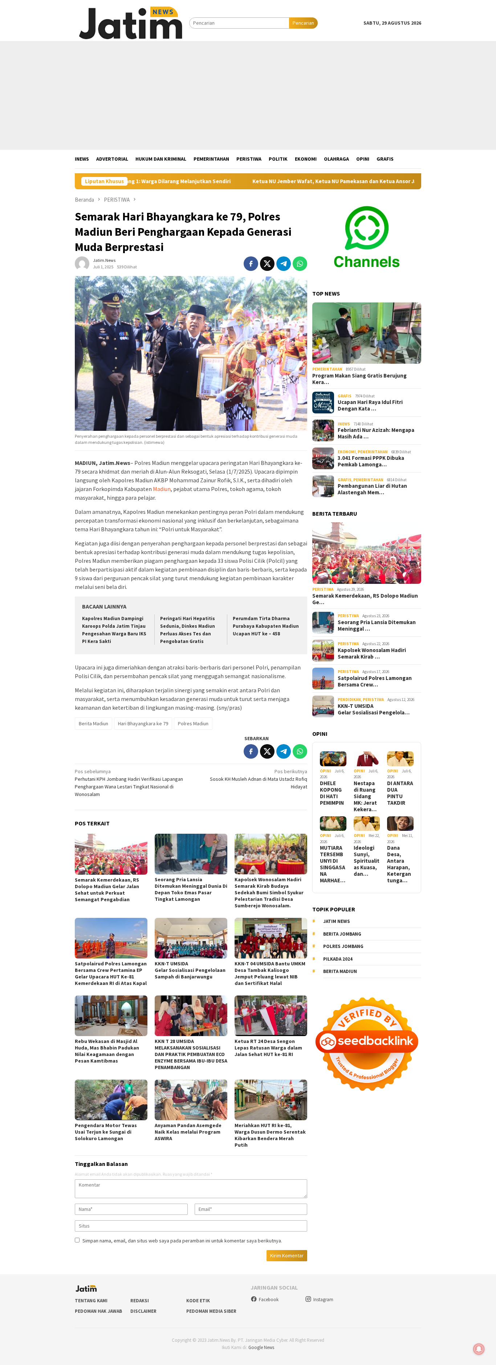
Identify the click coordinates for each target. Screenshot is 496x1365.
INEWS (344, 423)
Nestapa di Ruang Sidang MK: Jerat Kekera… (365, 796)
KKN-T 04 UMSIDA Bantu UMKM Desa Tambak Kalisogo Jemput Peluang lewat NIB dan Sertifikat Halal (270, 973)
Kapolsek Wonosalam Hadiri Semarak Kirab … (372, 653)
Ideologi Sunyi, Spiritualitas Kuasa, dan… (366, 861)
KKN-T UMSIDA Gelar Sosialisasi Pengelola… (374, 709)
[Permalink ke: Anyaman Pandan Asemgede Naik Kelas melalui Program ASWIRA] (191, 1100)
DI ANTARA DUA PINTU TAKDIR (400, 793)
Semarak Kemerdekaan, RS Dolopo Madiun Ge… (365, 599)
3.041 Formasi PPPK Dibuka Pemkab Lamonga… (371, 461)
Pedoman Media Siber (211, 1311)
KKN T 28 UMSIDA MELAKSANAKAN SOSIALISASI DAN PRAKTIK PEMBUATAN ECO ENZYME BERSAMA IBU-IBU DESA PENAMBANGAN (191, 1054)
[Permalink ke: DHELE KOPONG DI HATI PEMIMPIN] (333, 758)
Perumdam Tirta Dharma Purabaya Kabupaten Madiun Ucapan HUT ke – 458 (266, 626)
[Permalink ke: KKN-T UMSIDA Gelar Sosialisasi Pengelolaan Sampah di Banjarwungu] (191, 938)
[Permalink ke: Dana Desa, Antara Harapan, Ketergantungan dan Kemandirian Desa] (400, 823)
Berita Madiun (93, 723)
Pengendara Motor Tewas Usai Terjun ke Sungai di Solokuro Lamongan (106, 1132)
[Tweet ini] (267, 263)
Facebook (269, 1299)
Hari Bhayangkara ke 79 (143, 723)
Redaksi (139, 1301)
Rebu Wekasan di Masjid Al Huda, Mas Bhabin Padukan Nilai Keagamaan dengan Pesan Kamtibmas (107, 1051)
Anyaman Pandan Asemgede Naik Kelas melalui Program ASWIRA (188, 1132)
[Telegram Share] (283, 263)
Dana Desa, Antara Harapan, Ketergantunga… (399, 864)
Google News (261, 1347)
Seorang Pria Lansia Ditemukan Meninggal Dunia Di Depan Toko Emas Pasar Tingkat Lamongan (191, 889)
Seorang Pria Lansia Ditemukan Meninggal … (377, 625)
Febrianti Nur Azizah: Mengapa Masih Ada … (376, 433)
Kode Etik (198, 1301)
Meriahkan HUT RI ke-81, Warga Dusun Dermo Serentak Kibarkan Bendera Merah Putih (270, 1135)
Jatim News (336, 921)
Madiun (162, 488)
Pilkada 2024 (338, 959)
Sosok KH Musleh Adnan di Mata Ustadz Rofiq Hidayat (258, 779)
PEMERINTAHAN (327, 369)
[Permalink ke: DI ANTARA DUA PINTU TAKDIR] (400, 758)
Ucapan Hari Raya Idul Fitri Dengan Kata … (370, 405)
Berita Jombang (342, 934)
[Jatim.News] (132, 22)
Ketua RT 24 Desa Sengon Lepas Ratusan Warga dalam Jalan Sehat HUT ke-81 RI (268, 1047)
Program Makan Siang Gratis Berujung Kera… (359, 378)
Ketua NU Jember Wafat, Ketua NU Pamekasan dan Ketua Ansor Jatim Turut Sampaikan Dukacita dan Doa (334, 181)
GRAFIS (344, 396)
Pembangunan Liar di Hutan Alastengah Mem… (372, 489)
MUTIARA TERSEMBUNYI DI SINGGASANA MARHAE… (332, 864)
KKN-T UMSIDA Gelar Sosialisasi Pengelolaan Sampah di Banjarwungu (191, 970)
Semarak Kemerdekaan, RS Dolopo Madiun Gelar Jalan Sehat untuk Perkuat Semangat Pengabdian (107, 890)
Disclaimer (143, 1311)
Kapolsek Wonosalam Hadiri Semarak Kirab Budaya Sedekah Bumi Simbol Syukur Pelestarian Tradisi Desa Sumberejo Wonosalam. (269, 892)
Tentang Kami (91, 1301)
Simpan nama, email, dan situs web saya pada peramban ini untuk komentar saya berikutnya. (182, 1240)
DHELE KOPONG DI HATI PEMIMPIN (332, 793)
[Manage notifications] (479, 1349)
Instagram (323, 1299)
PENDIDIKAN (349, 699)
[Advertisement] (248, 95)
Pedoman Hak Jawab (98, 1311)
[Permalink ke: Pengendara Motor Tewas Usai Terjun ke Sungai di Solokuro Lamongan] (111, 1100)
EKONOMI (347, 451)
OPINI (325, 771)
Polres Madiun (193, 723)
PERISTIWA (322, 589)
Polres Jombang (343, 946)
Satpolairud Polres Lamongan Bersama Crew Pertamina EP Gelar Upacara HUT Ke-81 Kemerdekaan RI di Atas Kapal (111, 973)
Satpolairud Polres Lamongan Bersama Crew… (375, 681)
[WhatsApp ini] (300, 263)
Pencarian (303, 23)
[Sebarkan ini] (251, 263)
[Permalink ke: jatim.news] (82, 263)
